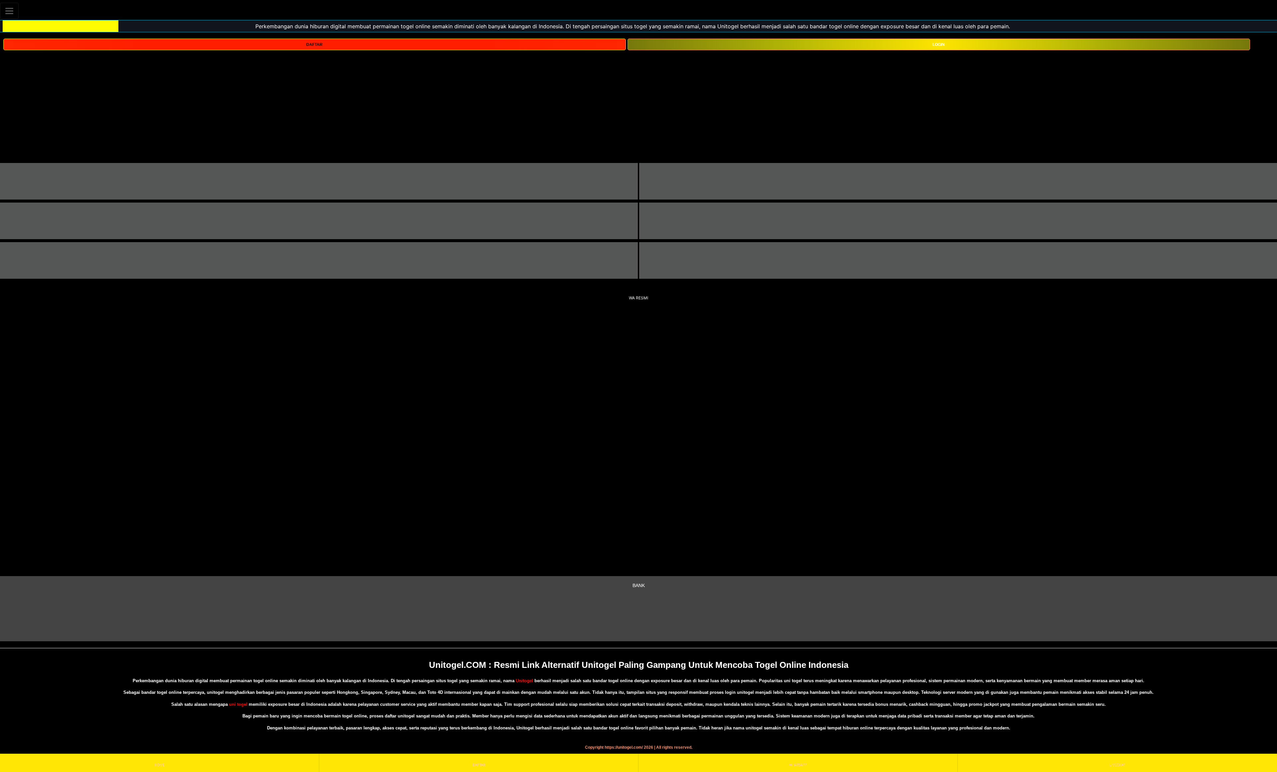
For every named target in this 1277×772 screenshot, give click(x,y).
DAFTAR (314, 44)
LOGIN (938, 44)
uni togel (238, 704)
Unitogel (525, 680)
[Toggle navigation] (9, 11)
